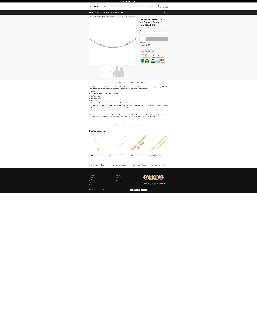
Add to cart (157, 39)
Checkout (165, 7)
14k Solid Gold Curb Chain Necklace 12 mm (138, 154)
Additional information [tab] (123, 82)
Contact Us (119, 179)
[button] (166, 13)
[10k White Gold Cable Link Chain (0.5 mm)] (118, 143)
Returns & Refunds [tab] (141, 82)
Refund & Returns (93, 180)
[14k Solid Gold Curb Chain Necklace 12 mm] (138, 143)
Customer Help (119, 177)
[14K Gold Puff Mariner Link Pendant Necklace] (98, 143)
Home (90, 16)
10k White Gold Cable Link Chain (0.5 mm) (118, 154)
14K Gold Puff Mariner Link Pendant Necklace (97, 154)
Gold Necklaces (96, 16)
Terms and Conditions (121, 180)
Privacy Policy (92, 177)
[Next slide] (134, 41)
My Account (158, 7)
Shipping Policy (93, 179)
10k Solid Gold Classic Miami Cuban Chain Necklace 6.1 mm (158, 154)
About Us (91, 175)
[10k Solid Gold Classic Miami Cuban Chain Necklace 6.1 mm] (159, 143)
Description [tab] (114, 82)
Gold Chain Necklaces (105, 16)
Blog (90, 182)
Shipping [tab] (133, 82)
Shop (90, 184)
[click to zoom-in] (112, 41)
